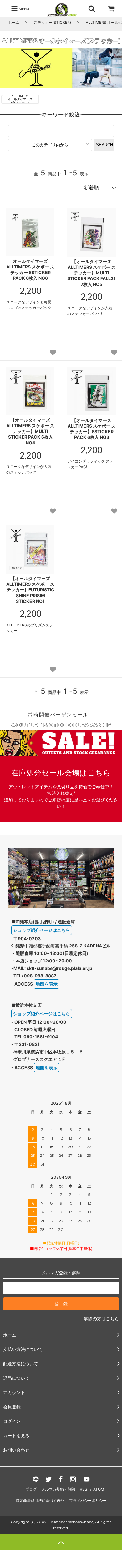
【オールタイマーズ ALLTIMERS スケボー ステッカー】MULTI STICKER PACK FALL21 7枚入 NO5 (91, 273)
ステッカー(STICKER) (52, 22)
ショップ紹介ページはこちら (41, 930)
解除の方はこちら (101, 1318)
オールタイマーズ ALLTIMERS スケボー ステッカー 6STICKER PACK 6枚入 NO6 (30, 269)
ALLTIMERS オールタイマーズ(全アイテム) (20, 99)
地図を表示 (47, 983)
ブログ (31, 1489)
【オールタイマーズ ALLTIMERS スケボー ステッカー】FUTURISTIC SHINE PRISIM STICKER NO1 (30, 590)
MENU (23, 8)
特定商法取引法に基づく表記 (40, 1500)
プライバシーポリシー (88, 1500)
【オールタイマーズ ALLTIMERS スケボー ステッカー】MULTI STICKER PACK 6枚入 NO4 (30, 431)
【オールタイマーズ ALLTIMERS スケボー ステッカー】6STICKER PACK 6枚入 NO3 (92, 429)
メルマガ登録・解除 (58, 1489)
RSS (83, 1489)
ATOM (98, 1489)
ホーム (13, 22)
